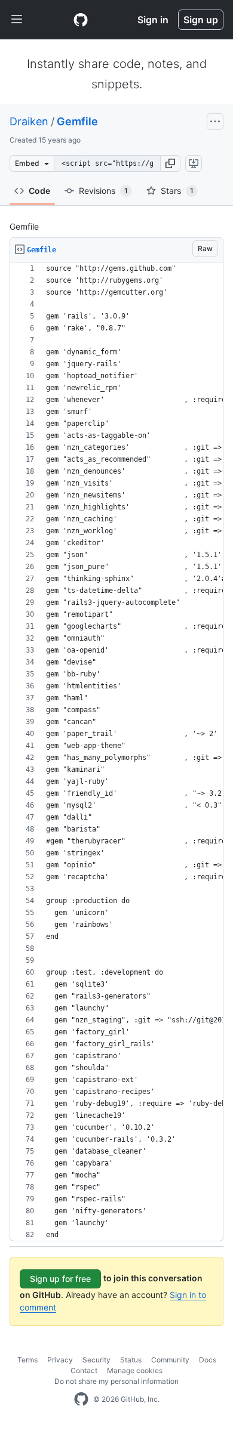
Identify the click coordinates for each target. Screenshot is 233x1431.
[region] (116, 751)
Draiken (29, 121)
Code (39, 191)
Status (131, 1359)
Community (170, 1359)
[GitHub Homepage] (81, 1399)
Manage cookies (135, 1370)
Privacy (60, 1359)
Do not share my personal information (116, 1381)
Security (96, 1359)
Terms (27, 1359)
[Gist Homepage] (80, 20)
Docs (207, 1359)
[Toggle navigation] (17, 19)
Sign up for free (60, 1279)
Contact (83, 1370)
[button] (170, 163)
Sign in (152, 20)
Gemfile (77, 121)
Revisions (103, 191)
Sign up (200, 20)
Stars (177, 191)
